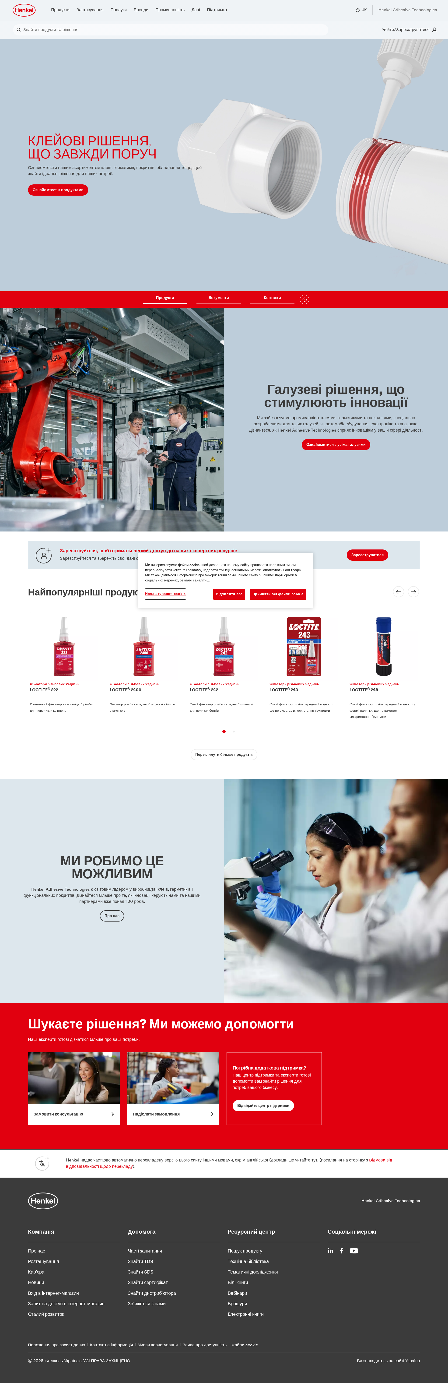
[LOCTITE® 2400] (144, 666)
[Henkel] (43, 1201)
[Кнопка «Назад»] (396, 592)
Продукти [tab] (165, 298)
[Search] (19, 29)
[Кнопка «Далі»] (410, 592)
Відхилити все (229, 594)
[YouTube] (354, 1250)
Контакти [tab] (272, 298)
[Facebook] (341, 1250)
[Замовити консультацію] (74, 1088)
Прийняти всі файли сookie (278, 594)
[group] (224, 173)
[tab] (224, 731)
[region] (225, 580)
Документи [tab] (219, 298)
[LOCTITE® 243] (304, 666)
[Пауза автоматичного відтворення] (304, 299)
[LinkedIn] (330, 1250)
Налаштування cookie (165, 594)
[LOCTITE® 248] (384, 666)
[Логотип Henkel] (24, 10)
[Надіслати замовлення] (173, 1088)
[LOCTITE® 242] (224, 666)
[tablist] (218, 299)
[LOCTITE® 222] (64, 666)
